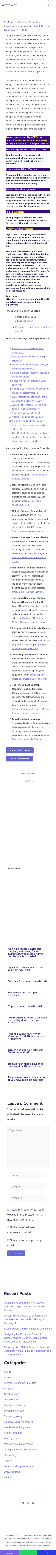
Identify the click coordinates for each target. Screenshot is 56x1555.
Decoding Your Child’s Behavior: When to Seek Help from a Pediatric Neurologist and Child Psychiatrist (27, 1351)
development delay (14, 1410)
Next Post (28, 781)
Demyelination (11, 1399)
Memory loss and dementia (18, 1444)
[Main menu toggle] (50, 3)
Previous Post (28, 773)
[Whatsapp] (28, 1552)
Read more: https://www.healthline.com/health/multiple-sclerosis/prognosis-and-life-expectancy (27, 300)
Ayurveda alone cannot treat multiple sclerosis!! (26, 969)
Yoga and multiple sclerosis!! (26, 413)
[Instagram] (28, 1503)
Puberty (8, 1460)
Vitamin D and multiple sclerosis (27, 417)
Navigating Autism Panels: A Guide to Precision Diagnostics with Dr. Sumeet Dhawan (24, 1306)
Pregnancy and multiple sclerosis (28, 421)
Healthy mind (11, 1438)
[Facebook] (23, 1503)
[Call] (46, 1552)
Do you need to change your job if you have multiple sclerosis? (27, 1078)
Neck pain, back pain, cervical (20, 1449)
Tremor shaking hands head (19, 1466)
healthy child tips (13, 1432)
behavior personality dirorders (20, 1382)
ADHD (7, 1371)
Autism (7, 1377)
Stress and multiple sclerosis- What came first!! (26, 1051)
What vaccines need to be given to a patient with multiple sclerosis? (27, 1020)
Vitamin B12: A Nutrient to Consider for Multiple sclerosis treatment (26, 1036)
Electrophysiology (13, 1416)
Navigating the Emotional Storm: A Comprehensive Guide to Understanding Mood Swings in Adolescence (26, 1338)
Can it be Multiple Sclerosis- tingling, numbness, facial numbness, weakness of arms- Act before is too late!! (31, 437)
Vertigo (8, 1477)
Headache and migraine (17, 1427)
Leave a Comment (15, 26)
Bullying (8, 1388)
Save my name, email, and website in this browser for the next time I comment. (25, 1214)
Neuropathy (10, 1455)
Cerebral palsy (12, 1394)
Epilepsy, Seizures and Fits (18, 1421)
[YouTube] (33, 1503)
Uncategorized (12, 1471)
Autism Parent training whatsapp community (28, 1328)
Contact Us (27, 321)
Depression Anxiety (14, 1405)
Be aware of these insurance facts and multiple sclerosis (25, 1065)
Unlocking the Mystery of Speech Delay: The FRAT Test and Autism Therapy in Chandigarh (25, 1319)
